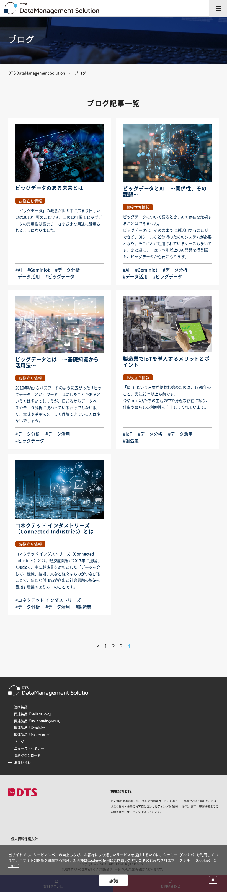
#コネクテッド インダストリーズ (48, 600)
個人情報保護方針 (24, 838)
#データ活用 (27, 276)
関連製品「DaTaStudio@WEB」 (38, 720)
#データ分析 (67, 269)
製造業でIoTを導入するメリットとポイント (166, 361)
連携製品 (20, 707)
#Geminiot (38, 269)
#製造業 (131, 440)
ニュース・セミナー (29, 748)
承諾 (113, 880)
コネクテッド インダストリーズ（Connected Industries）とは (54, 528)
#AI (18, 269)
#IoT (127, 433)
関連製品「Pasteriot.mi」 (33, 734)
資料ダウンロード (27, 755)
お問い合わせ (24, 762)
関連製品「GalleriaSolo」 (33, 713)
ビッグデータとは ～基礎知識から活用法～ (57, 362)
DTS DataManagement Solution (36, 73)
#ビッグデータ (59, 276)
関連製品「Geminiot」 (31, 727)
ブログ (19, 741)
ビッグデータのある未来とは (49, 188)
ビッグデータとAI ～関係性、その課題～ (165, 191)
